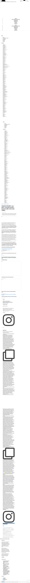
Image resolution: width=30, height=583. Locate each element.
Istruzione (5, 155)
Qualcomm (5, 173)
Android (4, 47)
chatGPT (8, 528)
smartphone (6, 535)
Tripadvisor (5, 194)
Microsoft (4, 77)
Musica (4, 79)
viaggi (10, 537)
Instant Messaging (5, 64)
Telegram (4, 103)
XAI (3, 113)
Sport (3, 99)
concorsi (6, 249)
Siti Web (4, 93)
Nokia (3, 82)
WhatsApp (4, 111)
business (6, 528)
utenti (8, 537)
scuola (9, 249)
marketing (4, 533)
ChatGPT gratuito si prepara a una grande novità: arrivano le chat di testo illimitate (6, 566)
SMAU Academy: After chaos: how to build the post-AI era (6, 564)
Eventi (4, 56)
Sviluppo (4, 101)
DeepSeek (4, 54)
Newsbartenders (5, 579)
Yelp (3, 115)
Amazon (4, 46)
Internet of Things (5, 67)
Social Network (5, 96)
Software (4, 97)
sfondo (8, 534)
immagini (7, 530)
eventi (4, 529)
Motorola (4, 78)
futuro (8, 529)
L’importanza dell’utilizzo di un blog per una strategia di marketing (9, 296)
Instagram (5, 150)
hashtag (4, 530)
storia (7, 536)
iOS (3, 68)
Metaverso (4, 76)
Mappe (4, 74)
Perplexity (5, 171)
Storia (5, 187)
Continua (4, 312)
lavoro (10, 532)
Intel (3, 65)
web (13, 537)
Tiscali (4, 107)
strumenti (9, 536)
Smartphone (5, 180)
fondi (7, 249)
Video (3, 110)
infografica (9, 530)
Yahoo (5, 201)
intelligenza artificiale (7, 532)
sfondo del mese (11, 534)
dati (10, 528)
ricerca (6, 534)
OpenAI (4, 83)
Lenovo (5, 157)
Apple (3, 48)
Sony (3, 98)
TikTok (5, 192)
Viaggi (4, 109)
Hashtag (15, 28)
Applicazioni (4, 49)
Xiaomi (4, 114)
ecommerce (12, 528)
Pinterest (4, 85)
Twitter (4, 108)
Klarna (4, 70)
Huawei (4, 63)
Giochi (4, 59)
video (12, 537)
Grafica (4, 60)
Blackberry (4, 50)
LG (3, 71)
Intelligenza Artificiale (16, 19)
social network (12, 535)
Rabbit (4, 88)
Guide (3, 61)
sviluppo (11, 536)
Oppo (3, 84)
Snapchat (4, 95)
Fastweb (4, 57)
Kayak (4, 69)
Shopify (4, 92)
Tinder (4, 106)
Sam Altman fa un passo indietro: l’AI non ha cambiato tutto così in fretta (6, 561)
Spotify (4, 100)
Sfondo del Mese (6, 178)
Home (16, 18)
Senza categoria (5, 91)
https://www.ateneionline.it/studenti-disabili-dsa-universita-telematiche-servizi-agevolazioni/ (8, 247)
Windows (4, 112)
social (9, 535)
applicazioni (10, 527)
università (11, 249)
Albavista (4, 577)
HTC (3, 62)
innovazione (12, 530)
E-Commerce (6, 141)
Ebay (3, 55)
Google (12, 529)
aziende (4, 528)
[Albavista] (1, 0)
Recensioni (4, 89)
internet (8, 532)
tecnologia (5, 537)
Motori (5, 164)
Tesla (3, 104)
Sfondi (16, 22)
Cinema (4, 52)
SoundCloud (6, 185)
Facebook (5, 143)
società (3, 536)
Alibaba (4, 45)
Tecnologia (16, 20)
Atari (5, 136)
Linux (3, 73)
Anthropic (5, 134)
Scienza (4, 90)
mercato (7, 533)
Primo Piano (4, 86)
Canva (4, 51)
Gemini (10, 529)
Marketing (16, 21)
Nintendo (4, 81)
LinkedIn (4, 72)
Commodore (4, 53)
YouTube (4, 116)
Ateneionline (3, 249)
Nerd (5, 166)
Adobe (4, 44)
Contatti (15, 23)
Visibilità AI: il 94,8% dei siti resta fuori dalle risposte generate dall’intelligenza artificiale (6, 569)
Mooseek (4, 578)
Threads (4, 105)
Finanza (4, 58)
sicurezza (4, 535)
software (5, 536)
